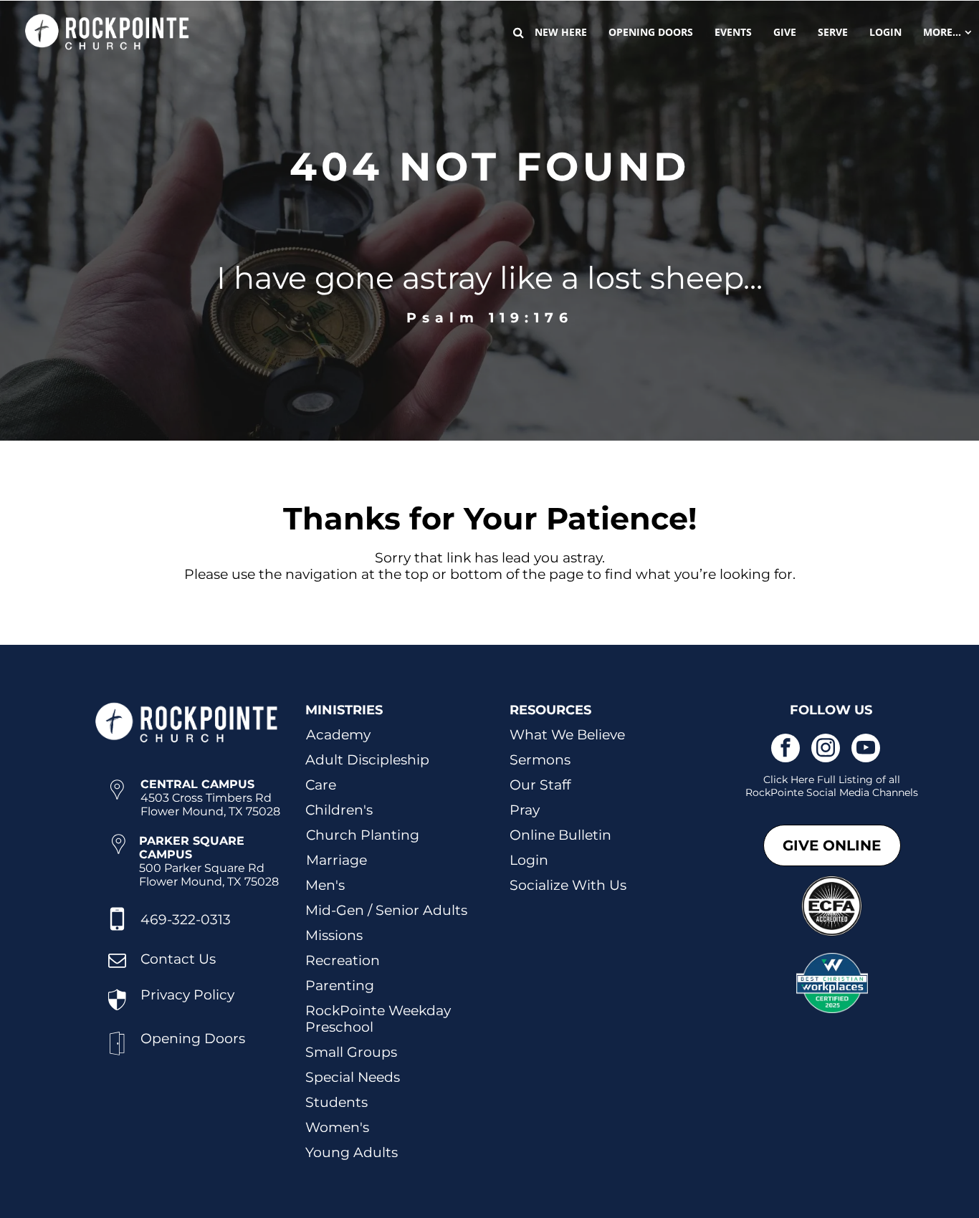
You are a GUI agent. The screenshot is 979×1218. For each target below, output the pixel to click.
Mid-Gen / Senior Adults (386, 910)
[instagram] (825, 750)
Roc (755, 792)
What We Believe (567, 735)
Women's (337, 1127)
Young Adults (351, 1152)
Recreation (342, 960)
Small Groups (351, 1052)
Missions (334, 935)
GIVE (784, 32)
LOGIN (885, 32)
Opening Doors (192, 1038)
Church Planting (362, 835)
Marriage (336, 860)
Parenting (339, 985)
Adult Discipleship (367, 760)
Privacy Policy (187, 995)
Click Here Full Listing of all (831, 779)
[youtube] (865, 750)
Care (320, 785)
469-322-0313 (185, 919)
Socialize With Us (568, 885)
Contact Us (178, 959)
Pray (525, 810)
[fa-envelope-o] (117, 967)
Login (529, 860)
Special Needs (352, 1077)
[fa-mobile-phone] (117, 931)
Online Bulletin (560, 835)
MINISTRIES (344, 710)
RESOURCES (550, 710)
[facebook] (785, 750)
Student (333, 1102)
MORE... (942, 32)
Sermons (540, 760)
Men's (325, 885)
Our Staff (540, 785)
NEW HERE (561, 32)
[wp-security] (117, 1010)
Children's (339, 810)
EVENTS (733, 32)
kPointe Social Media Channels (841, 792)
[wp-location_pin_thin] (117, 804)
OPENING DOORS (650, 32)
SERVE (833, 32)
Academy (338, 735)
